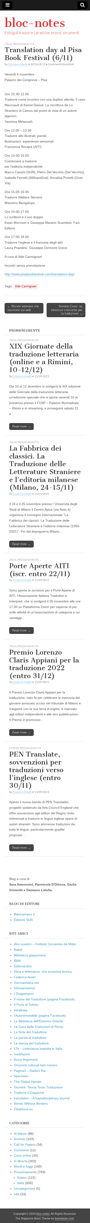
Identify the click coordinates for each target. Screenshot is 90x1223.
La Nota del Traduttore (30, 1032)
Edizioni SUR (23, 920)
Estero (14, 748)
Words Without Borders (31, 1103)
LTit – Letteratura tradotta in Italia (38, 1048)
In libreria (20, 1161)
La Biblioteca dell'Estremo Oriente (38, 1021)
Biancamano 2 (24, 914)
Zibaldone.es (23, 1109)
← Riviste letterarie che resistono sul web (23, 308)
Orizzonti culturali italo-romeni (35, 1065)
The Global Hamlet (27, 1082)
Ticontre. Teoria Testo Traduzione (38, 1087)
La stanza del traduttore (31, 1043)
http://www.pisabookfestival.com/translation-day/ (40, 274)
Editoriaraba (23, 966)
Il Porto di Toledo (26, 1004)
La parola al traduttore (30, 1038)
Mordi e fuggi (23, 1166)
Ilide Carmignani (25, 286)
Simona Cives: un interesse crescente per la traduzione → (66, 310)
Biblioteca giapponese (30, 955)
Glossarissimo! (24, 988)
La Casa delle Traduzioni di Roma (38, 1027)
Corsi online (22, 1155)
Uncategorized (24, 1188)
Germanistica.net (26, 983)
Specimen (21, 1076)
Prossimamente (23, 43)
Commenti (21, 1150)
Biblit (17, 960)
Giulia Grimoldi (22, 376)
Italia (8, 43)
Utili (16, 1194)
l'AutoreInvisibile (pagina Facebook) (40, 1015)
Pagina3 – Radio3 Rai (30, 1071)
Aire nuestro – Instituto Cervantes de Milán (45, 944)
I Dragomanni (24, 993)
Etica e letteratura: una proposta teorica (43, 971)
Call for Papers (25, 1144)
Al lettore (20, 1133)
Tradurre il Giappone (29, 1092)
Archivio (19, 1139)
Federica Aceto (25, 977)
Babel (18, 949)
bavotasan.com (64, 1218)
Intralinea (20, 1010)
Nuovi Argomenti (26, 1059)
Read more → (21, 426)
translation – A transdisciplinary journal (42, 1098)
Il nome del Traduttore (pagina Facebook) (44, 999)
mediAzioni (22, 1054)
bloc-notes (35, 23)
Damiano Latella (18, 64)
